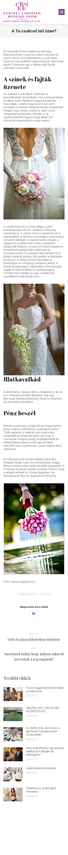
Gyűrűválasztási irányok (41, 768)
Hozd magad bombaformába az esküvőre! (44, 689)
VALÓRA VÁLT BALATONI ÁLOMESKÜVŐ (42, 709)
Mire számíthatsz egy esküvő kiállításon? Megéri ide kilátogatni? (45, 751)
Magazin (32, 594)
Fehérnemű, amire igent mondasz (41, 790)
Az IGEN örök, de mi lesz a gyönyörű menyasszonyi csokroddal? (43, 731)
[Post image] (13, 694)
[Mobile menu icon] (62, 12)
